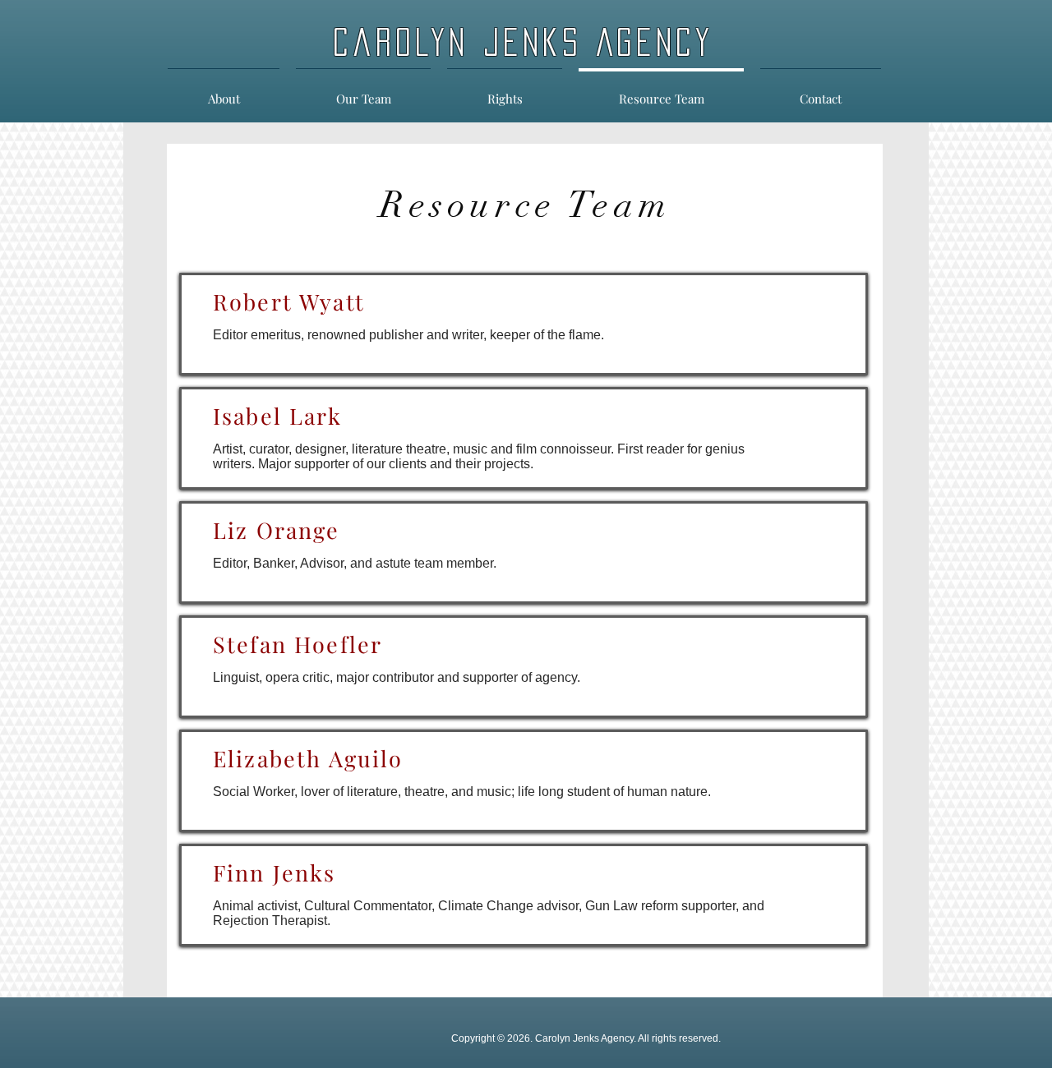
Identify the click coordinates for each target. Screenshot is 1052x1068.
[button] (504, 91)
